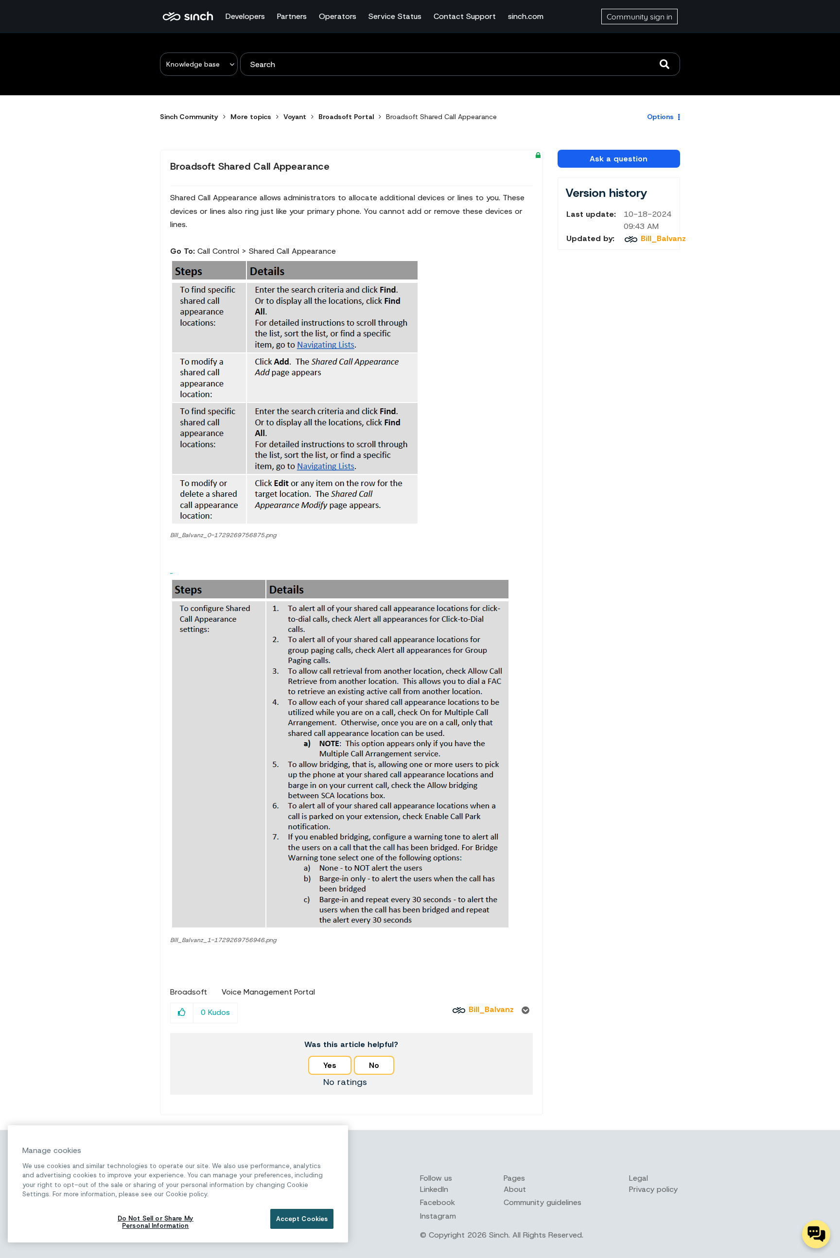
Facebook (437, 1202)
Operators (337, 16)
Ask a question (619, 159)
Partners (292, 16)
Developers (245, 16)
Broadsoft (188, 992)
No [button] (374, 1065)
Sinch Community (187, 16)
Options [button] (660, 116)
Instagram (438, 1216)
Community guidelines (542, 1202)
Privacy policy (653, 1189)
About (515, 1189)
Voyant (294, 116)
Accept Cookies (302, 1219)
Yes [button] (329, 1065)
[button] (295, 391)
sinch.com (525, 16)
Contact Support (465, 16)
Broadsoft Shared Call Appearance (250, 166)
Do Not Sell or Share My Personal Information (155, 1222)
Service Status (394, 16)
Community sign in (639, 16)
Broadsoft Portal (346, 116)
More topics (250, 116)
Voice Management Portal (268, 992)
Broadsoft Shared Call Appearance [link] (441, 116)
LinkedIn (434, 1189)
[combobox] (460, 64)
